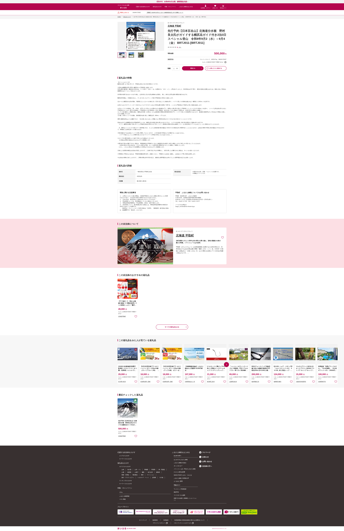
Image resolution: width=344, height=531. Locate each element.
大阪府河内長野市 (301, 381)
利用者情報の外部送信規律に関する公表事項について (189, 520)
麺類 (143, 472)
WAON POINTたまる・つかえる (183, 475)
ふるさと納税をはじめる (186, 6)
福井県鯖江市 (255, 381)
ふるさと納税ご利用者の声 (181, 478)
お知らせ (205, 457)
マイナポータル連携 (179, 495)
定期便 (154, 477)
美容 (142, 475)
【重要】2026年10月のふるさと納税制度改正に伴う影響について (164, 12)
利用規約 (166, 520)
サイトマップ (143, 520)
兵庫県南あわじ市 (190, 381)
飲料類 (129, 472)
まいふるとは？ (178, 465)
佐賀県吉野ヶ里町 (145, 381)
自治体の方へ (207, 466)
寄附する (192, 68)
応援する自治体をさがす (143, 6)
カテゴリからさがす (125, 466)
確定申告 (176, 492)
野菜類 (153, 469)
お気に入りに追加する (215, 68)
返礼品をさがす (157, 6)
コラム (121, 492)
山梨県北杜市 (233, 381)
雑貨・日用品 (125, 475)
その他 (161, 477)
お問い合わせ (207, 461)
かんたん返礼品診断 (179, 472)
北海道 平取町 (174, 26)
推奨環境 (155, 520)
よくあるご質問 (178, 481)
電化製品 (135, 475)
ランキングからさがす (125, 480)
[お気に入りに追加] (222, 237)
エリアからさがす (124, 455)
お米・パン (138, 469)
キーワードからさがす (125, 459)
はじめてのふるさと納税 (181, 459)
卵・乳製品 (162, 469)
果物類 (146, 469)
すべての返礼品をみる (172, 327)
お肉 (123, 469)
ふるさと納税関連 (124, 496)
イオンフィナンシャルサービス (182, 523)
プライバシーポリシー (159, 523)
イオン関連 (122, 499)
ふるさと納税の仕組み (180, 462)
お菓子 (136, 472)
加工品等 (150, 472)
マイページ (206, 452)
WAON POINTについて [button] (225, 62)
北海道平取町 (122, 316)
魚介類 (129, 469)
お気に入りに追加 (222, 237)
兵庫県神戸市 (322, 381)
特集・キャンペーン (170, 6)
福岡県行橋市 (277, 381)
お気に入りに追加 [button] (135, 316)
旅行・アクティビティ (128, 477)
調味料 (158, 472)
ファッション (150, 475)
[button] (226, 364)
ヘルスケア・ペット (143, 477)
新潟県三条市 (211, 381)
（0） (179, 47)
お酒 (123, 472)
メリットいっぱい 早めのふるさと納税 (184, 469)
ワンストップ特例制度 (180, 489)
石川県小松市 (122, 381)
